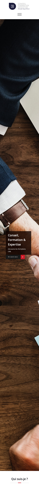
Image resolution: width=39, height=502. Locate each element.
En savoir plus (13, 256)
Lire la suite (19, 498)
